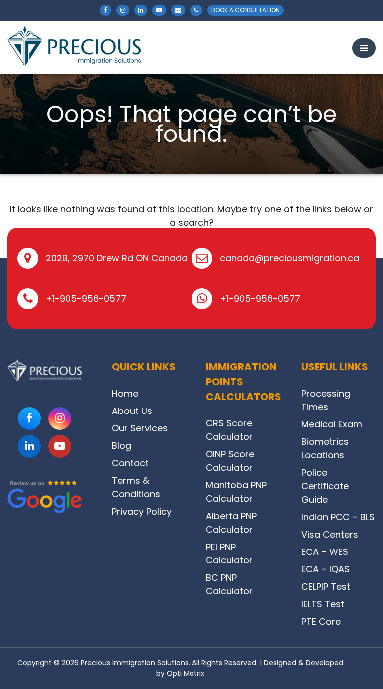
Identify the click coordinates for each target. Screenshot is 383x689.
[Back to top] (362, 659)
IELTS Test (322, 604)
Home (125, 393)
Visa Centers (329, 534)
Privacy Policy (142, 511)
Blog (121, 445)
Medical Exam (331, 424)
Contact (130, 463)
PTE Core (321, 621)
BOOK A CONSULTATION (245, 10)
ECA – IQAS (325, 569)
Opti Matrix (185, 673)
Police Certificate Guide (325, 486)
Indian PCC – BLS (338, 517)
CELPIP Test (325, 586)
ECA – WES (324, 552)
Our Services (140, 428)
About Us (132, 411)
